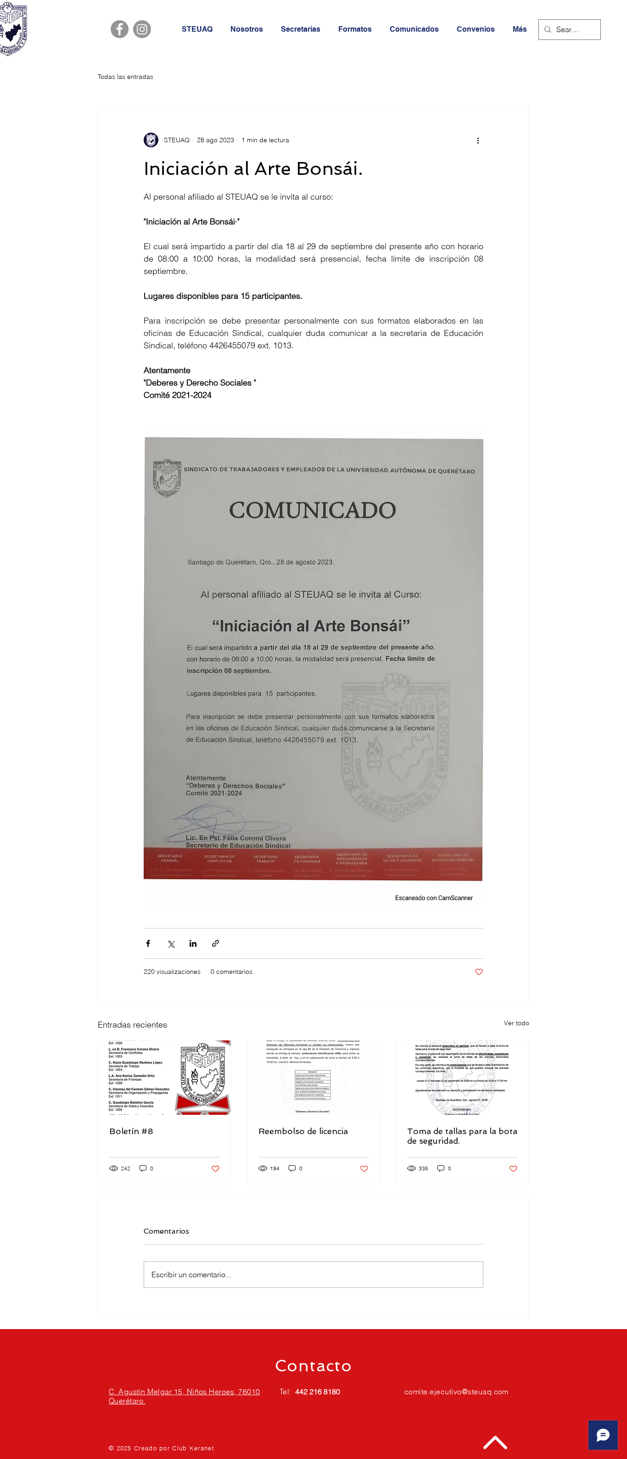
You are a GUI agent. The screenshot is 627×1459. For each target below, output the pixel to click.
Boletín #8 (131, 1131)
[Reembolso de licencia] (313, 1077)
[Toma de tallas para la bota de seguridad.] (462, 1077)
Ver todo (516, 1023)
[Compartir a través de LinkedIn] (193, 943)
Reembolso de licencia (303, 1131)
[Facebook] (120, 29)
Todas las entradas (125, 77)
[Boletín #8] (164, 1077)
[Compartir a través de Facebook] (148, 943)
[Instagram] (142, 29)
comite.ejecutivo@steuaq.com (456, 1391)
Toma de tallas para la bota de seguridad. (462, 1136)
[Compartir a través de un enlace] (215, 943)
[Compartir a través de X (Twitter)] (170, 943)
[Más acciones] (477, 139)
